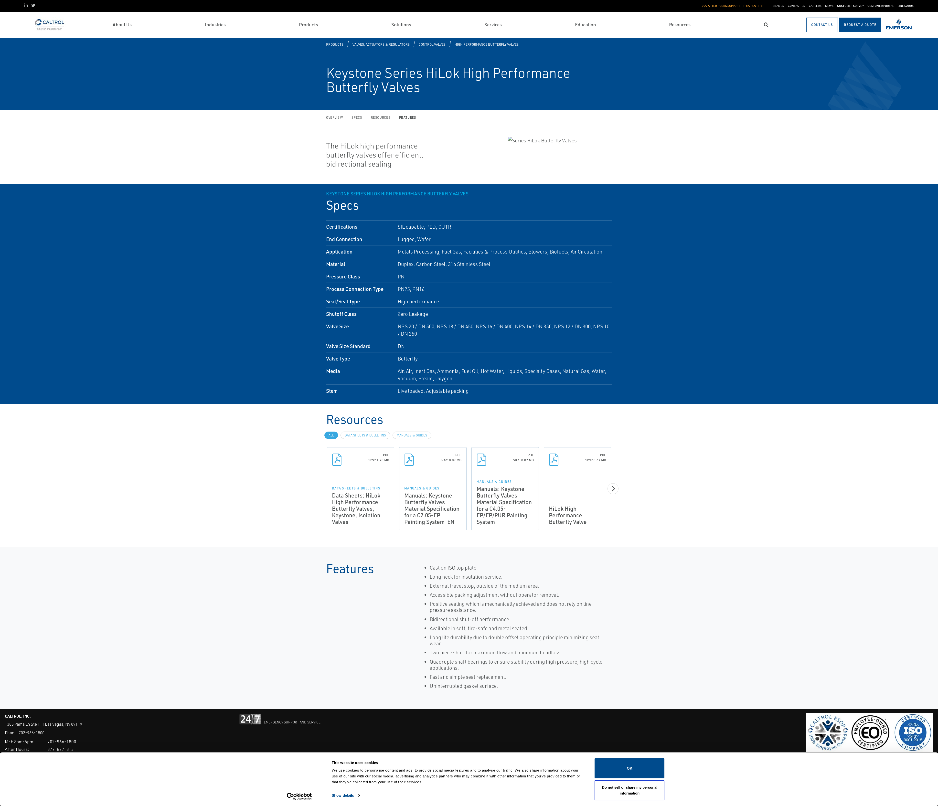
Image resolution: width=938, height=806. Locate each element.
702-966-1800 (31, 732)
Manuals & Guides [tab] (412, 435)
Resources (380, 117)
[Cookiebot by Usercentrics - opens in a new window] (299, 796)
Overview (334, 117)
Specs (357, 117)
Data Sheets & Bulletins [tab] (365, 435)
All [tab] (331, 435)
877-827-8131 (61, 749)
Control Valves (432, 44)
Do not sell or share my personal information (629, 790)
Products (334, 44)
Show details (343, 795)
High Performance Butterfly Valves (487, 44)
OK (629, 768)
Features (407, 117)
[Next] (613, 488)
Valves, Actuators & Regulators (381, 44)
